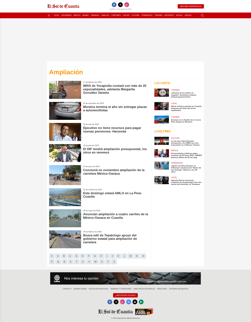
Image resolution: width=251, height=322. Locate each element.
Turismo (158, 15)
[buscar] (202, 15)
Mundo (85, 15)
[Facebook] (114, 4)
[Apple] (135, 302)
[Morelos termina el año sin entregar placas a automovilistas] (65, 111)
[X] (120, 4)
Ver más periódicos (191, 6)
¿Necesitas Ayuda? (125, 295)
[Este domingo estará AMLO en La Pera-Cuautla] (65, 197)
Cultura (135, 15)
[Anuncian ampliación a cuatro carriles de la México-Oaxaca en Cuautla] (65, 218)
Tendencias (146, 15)
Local (56, 15)
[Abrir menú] (49, 15)
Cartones (116, 15)
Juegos (188, 15)
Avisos (179, 15)
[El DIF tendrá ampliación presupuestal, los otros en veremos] (65, 153)
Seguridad (66, 15)
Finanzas (95, 15)
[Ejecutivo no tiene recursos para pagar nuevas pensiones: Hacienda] (65, 132)
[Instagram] (126, 4)
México (77, 15)
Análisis (105, 15)
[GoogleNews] (128, 302)
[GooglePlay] (141, 302)
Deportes (169, 15)
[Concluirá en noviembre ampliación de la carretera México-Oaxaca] (65, 175)
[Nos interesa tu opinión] (125, 278)
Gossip (126, 15)
